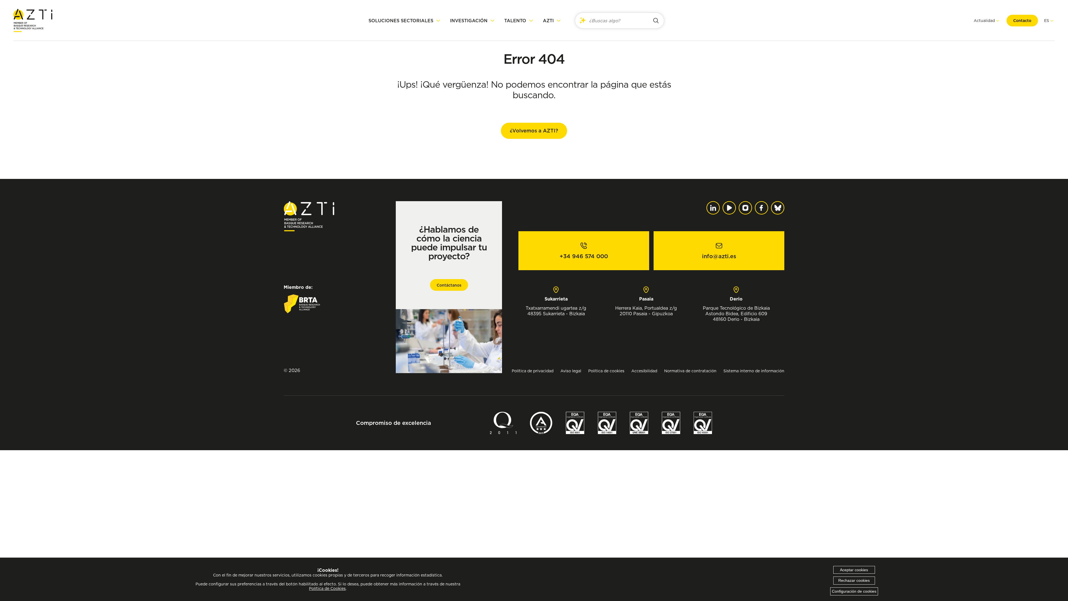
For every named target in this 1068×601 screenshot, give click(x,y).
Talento (515, 20)
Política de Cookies (327, 588)
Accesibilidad (644, 370)
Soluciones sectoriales (401, 20)
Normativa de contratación (690, 370)
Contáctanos (449, 285)
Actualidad (984, 20)
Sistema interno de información (753, 370)
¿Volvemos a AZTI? (534, 130)
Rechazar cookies (854, 580)
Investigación (469, 20)
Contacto (1022, 20)
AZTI (548, 20)
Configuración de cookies (854, 591)
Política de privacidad (532, 370)
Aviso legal (570, 370)
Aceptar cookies (854, 570)
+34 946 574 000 (584, 256)
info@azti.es (719, 256)
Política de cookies (606, 370)
